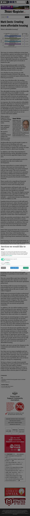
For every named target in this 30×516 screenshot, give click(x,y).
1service (7, 260)
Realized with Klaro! (24, 270)
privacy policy (8, 255)
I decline (3, 267)
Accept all (25, 267)
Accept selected (14, 267)
